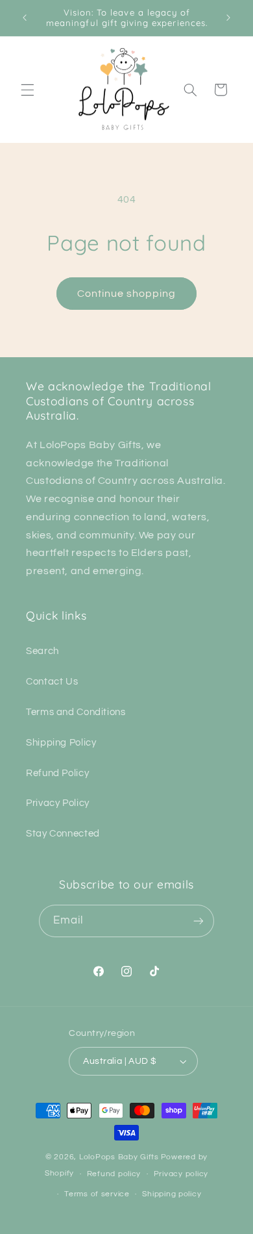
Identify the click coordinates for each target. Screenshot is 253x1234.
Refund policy (114, 1173)
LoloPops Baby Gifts (119, 1157)
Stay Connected (63, 833)
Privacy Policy (58, 803)
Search (42, 651)
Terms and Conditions (76, 712)
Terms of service (97, 1194)
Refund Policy (57, 773)
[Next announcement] (228, 17)
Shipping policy (171, 1194)
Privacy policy (181, 1173)
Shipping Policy (61, 743)
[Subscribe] (198, 921)
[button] (27, 90)
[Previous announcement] (24, 17)
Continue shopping (126, 293)
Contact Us (52, 681)
